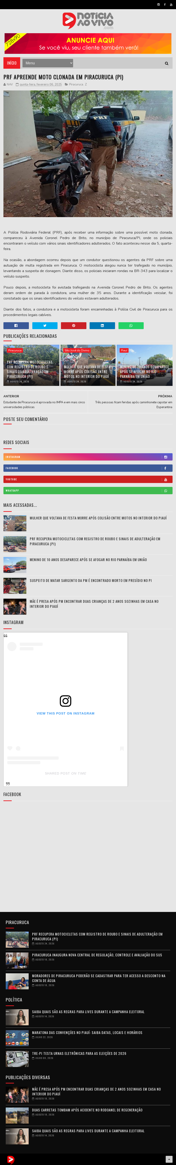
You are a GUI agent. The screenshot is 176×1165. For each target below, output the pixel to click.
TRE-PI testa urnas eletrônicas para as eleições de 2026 (79, 1053)
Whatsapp (12, 490)
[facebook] (164, 4)
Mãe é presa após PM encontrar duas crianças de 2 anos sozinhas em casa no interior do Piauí (94, 604)
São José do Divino (77, 350)
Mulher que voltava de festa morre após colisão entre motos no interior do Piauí (87, 371)
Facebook (12, 468)
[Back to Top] (169, 1159)
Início (11, 63)
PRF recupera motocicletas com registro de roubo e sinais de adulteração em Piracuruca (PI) (30, 369)
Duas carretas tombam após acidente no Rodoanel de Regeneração (87, 1109)
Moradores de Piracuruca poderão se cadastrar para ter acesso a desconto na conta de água (98, 978)
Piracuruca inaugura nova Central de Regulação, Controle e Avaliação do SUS (97, 954)
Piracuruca (76, 84)
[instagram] (158, 4)
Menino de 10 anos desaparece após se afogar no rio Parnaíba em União (144, 371)
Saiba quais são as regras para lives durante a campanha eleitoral (88, 1011)
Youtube (11, 479)
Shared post (57, 773)
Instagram (13, 456)
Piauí (124, 350)
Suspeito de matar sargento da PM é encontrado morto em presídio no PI (91, 580)
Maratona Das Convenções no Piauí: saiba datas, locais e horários (87, 1032)
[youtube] (171, 4)
